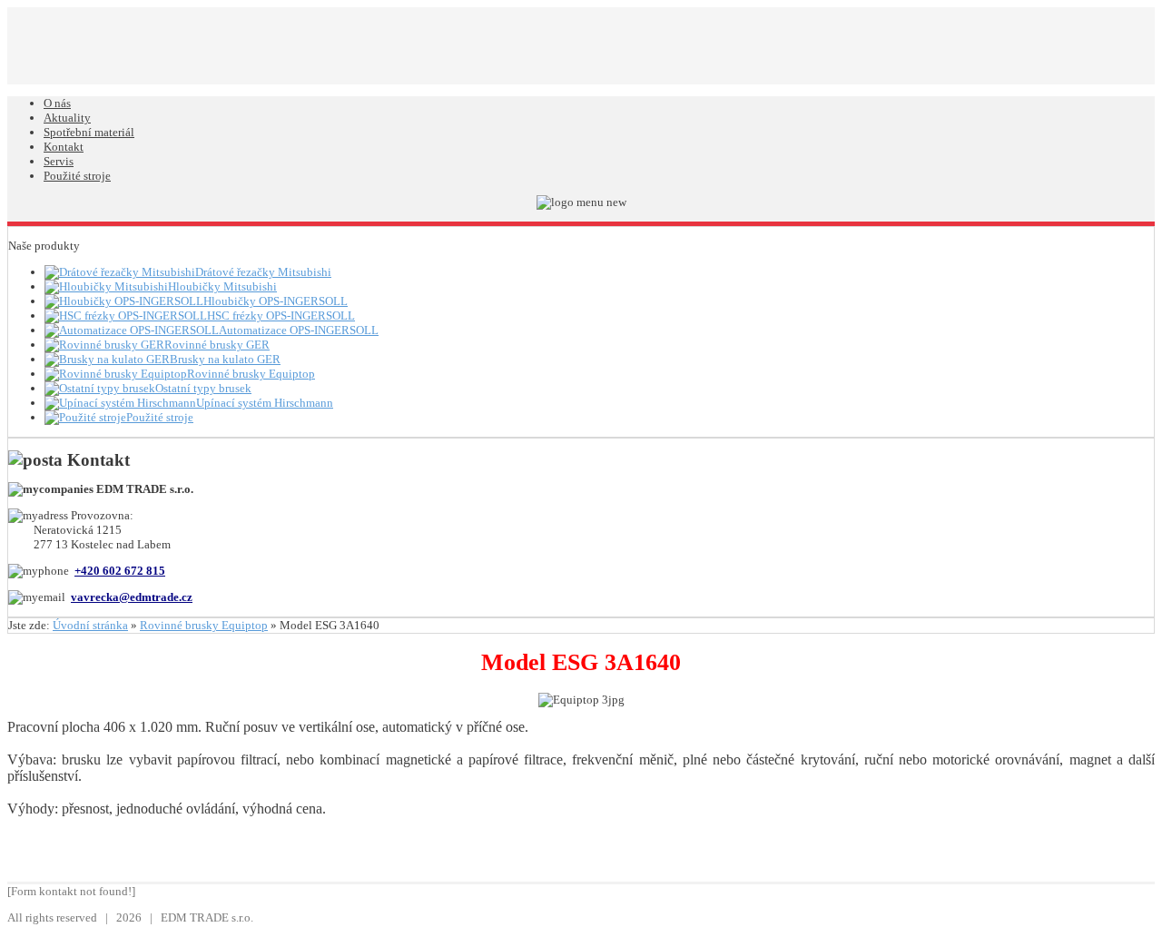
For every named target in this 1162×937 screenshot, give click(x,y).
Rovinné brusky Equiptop (204, 625)
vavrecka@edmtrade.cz (131, 597)
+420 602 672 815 (119, 570)
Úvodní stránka (90, 625)
